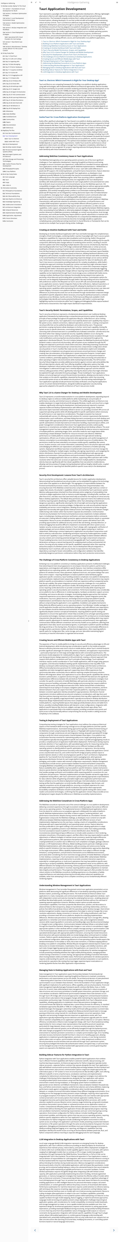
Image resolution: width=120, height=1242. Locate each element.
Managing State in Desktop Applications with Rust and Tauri (64, 68)
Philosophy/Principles (11, 169)
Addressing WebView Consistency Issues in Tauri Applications (64, 46)
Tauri (6, 180)
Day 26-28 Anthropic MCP (12, 86)
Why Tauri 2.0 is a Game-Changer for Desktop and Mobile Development (68, 52)
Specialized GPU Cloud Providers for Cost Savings (14, 38)
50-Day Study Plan (7, 53)
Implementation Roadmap (12, 213)
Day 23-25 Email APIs (11, 84)
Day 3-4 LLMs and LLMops (12, 59)
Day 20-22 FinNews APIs (12, 81)
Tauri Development (10, 136)
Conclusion (8, 221)
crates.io (7, 185)
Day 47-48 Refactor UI (11, 106)
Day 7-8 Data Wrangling (11, 64)
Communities (9, 119)
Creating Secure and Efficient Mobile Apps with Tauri (61, 59)
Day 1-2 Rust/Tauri (10, 56)
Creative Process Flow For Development (12, 165)
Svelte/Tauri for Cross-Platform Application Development (64, 117)
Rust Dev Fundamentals (11, 133)
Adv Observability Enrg (11, 196)
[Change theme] (36, 2)
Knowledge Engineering (11, 202)
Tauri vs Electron (12, 139)
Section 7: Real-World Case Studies (12, 43)
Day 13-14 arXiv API (10, 72)
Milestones (8, 111)
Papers (6, 122)
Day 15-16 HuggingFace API (12, 75)
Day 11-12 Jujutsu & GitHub (12, 70)
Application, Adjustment (12, 215)
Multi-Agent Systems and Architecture (12, 155)
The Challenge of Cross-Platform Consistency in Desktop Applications (67, 57)
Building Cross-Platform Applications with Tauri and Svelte (63, 44)
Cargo (6, 182)
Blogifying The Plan (7, 130)
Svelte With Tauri (12, 141)
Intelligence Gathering (8, 3)
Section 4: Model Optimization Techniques (13, 24)
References (8, 128)
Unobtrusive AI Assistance (12, 204)
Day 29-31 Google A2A (11, 89)
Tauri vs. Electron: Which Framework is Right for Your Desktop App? (67, 41)
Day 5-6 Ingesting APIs (11, 61)
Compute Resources (10, 210)
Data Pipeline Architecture (12, 199)
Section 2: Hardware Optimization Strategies (15, 14)
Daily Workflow (9, 114)
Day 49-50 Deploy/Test (11, 108)
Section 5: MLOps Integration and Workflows (14, 28)
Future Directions (10, 218)
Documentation (9, 125)
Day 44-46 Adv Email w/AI (12, 103)
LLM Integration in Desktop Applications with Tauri (61, 72)
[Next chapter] (114, 1230)
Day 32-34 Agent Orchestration (14, 92)
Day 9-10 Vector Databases (12, 67)
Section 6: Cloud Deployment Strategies (13, 33)
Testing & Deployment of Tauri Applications (58, 61)
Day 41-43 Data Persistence (13, 100)
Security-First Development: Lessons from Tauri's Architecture (65, 55)
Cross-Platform (9, 171)
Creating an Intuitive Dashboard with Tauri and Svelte (62, 48)
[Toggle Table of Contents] (31, 2)
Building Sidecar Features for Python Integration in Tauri (63, 70)
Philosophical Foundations (12, 191)
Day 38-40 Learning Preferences (14, 97)
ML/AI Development (10, 144)
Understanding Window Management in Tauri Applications (63, 65)
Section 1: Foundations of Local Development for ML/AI (14, 10)
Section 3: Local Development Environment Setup (13, 19)
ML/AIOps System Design (12, 147)
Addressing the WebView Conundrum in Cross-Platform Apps (64, 63)
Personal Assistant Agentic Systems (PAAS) (12, 151)
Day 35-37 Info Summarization (14, 94)
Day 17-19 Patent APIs (11, 78)
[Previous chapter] (35, 1230)
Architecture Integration (12, 207)
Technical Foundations (11, 193)
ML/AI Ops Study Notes (9, 174)
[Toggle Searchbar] (40, 2)
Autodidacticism (9, 117)
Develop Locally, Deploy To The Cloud (13, 6)
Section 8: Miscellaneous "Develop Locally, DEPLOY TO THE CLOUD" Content (15, 48)
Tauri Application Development (62, 9)
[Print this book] (117, 2)
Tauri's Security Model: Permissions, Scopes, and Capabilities (64, 50)
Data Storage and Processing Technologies (13, 160)
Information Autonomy (9, 188)
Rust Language (9, 177)
